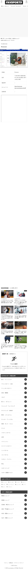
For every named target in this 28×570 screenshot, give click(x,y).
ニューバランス (11, 484)
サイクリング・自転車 (7, 410)
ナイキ (4, 484)
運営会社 (11, 562)
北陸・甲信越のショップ (7, 509)
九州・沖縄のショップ (7, 517)
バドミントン (4, 441)
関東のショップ (5, 495)
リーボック (10, 486)
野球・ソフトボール (6, 415)
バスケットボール (5, 432)
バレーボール (4, 454)
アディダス (11, 482)
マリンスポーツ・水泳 (7, 383)
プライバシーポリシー (19, 562)
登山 (2, 463)
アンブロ (18, 482)
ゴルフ (3, 397)
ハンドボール (4, 450)
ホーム (6, 562)
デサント (23, 482)
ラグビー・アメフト (6, 459)
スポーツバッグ (5, 468)
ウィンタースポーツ (6, 388)
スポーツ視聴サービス (7, 472)
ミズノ (4, 486)
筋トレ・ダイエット (6, 401)
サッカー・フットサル (7, 419)
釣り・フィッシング (6, 379)
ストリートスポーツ (6, 446)
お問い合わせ (14, 565)
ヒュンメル (18, 484)
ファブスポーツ (11, 568)
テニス (3, 428)
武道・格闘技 (4, 392)
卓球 (2, 437)
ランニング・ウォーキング (8, 406)
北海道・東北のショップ (7, 504)
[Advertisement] (14, 22)
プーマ (24, 484)
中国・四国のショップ (7, 513)
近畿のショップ (5, 500)
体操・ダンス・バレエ (7, 423)
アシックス (5, 482)
